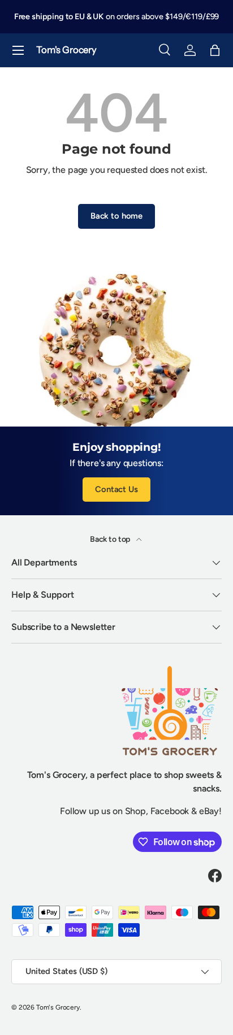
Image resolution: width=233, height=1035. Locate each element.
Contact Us (116, 489)
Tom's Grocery (58, 1007)
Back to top (111, 539)
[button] (214, 50)
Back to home (116, 216)
